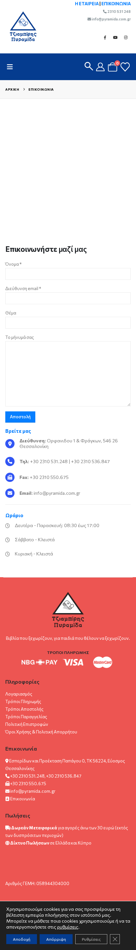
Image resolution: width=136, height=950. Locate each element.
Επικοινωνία (22, 798)
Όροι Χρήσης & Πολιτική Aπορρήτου (41, 731)
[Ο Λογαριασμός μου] (100, 67)
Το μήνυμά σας (19, 337)
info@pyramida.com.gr (111, 19)
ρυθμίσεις (67, 927)
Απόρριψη (56, 939)
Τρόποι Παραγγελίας (26, 716)
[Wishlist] (125, 67)
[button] (12, 67)
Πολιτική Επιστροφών (26, 724)
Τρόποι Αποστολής (24, 709)
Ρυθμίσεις (91, 939)
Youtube (115, 37)
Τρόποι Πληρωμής (23, 701)
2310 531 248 (119, 11)
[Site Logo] (20, 26)
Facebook (104, 37)
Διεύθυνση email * (23, 288)
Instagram (125, 37)
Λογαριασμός (18, 694)
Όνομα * (13, 264)
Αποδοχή (21, 939)
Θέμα (10, 312)
